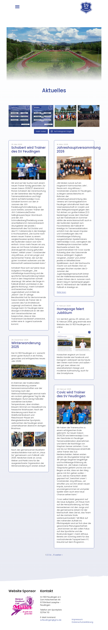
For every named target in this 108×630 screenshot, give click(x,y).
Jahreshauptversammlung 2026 (79, 149)
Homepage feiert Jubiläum (70, 311)
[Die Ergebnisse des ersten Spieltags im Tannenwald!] (19, 116)
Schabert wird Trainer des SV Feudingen (28, 149)
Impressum (77, 619)
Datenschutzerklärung (82, 622)
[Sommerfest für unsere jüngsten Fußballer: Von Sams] (65, 116)
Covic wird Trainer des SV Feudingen (71, 394)
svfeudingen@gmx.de (50, 620)
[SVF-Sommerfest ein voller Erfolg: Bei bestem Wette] (88, 116)
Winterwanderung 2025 (26, 345)
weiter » (59, 554)
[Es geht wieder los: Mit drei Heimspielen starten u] (42, 116)
